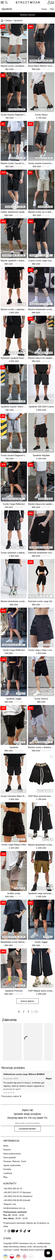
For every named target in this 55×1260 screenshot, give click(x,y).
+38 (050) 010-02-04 (12, 1196)
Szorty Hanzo (41, 114)
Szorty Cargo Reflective (14, 504)
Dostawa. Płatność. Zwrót (14, 1161)
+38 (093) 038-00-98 (12, 1200)
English (24, 1256)
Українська (5, 1256)
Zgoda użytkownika (12, 1165)
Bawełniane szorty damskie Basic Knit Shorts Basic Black (14, 942)
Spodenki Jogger (14, 698)
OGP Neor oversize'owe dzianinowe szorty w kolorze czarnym (41, 796)
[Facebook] (5, 1231)
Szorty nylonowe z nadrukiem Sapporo (14, 552)
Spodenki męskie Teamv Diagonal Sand (14, 406)
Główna (2, 20)
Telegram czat (9, 1204)
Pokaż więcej (27, 1001)
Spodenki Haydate (41, 455)
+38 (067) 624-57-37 (12, 1192)
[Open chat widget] (48, 1253)
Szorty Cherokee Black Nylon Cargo (14, 796)
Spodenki (14, 747)
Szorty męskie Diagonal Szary (14, 455)
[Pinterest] (21, 1231)
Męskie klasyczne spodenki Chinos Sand (41, 358)
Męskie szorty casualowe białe (14, 66)
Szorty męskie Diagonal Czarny (14, 114)
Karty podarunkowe (12, 1153)
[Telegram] (28, 1231)
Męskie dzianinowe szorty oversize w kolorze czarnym (41, 844)
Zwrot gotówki (9, 1157)
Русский (31, 1256)
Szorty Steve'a (41, 698)
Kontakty (7, 1169)
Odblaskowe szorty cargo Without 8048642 (24, 1074)
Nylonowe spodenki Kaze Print (14, 358)
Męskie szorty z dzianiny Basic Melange (41, 747)
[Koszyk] (52, 3)
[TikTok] (25, 1231)
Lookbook (7, 1173)
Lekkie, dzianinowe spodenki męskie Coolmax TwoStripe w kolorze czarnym (14, 212)
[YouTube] (13, 1231)
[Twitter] (17, 1231)
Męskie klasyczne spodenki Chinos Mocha (41, 504)
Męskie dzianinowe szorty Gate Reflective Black (41, 309)
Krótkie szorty (13, 893)
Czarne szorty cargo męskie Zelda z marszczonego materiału (41, 260)
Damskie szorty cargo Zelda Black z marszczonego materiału (41, 601)
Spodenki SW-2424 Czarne (41, 406)
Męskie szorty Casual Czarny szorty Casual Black (14, 163)
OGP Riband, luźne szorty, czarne (41, 991)
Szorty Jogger (41, 942)
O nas (7, 1238)
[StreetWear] (28, 2)
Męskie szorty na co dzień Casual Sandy (41, 212)
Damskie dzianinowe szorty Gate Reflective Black (41, 552)
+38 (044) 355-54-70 (12, 1188)
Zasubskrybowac (27, 1129)
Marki (5, 1146)
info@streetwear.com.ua (14, 1208)
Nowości (7, 1149)
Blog (5, 1177)
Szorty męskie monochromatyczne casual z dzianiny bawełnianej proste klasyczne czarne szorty (41, 163)
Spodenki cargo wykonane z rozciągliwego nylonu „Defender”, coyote (41, 893)
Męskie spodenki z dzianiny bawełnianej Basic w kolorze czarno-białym (14, 260)
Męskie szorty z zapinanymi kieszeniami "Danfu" (14, 309)
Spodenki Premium (14, 991)
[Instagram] (9, 1231)
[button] (24, 27)
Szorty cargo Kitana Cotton (13, 844)
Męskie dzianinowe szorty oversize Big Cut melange (14, 601)
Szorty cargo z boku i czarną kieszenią (41, 650)
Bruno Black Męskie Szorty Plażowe (41, 66)
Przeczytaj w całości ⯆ (11, 1096)
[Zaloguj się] (49, 3)
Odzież (9, 20)
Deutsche (18, 1256)
